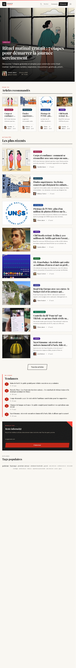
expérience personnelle (39, 468)
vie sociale (69, 466)
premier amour (23, 466)
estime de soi (22, 468)
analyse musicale (37, 466)
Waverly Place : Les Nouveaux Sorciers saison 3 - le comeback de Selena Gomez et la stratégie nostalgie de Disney (39, 391)
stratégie (15, 468)
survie (56, 468)
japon (60, 468)
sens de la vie (52, 466)
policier (5, 466)
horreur (13, 466)
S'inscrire (63, 4)
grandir (46, 466)
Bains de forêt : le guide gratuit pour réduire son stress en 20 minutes (34, 383)
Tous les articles (37, 367)
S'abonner (37, 445)
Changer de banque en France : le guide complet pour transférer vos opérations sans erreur (39, 406)
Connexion (54, 4)
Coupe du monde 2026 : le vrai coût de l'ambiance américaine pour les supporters (38, 398)
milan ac (29, 468)
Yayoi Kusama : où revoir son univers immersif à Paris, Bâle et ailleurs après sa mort (39, 413)
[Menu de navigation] (70, 4)
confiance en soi (61, 466)
